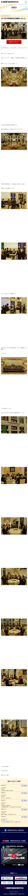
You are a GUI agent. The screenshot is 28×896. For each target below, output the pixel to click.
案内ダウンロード (14, 42)
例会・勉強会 (24, 785)
